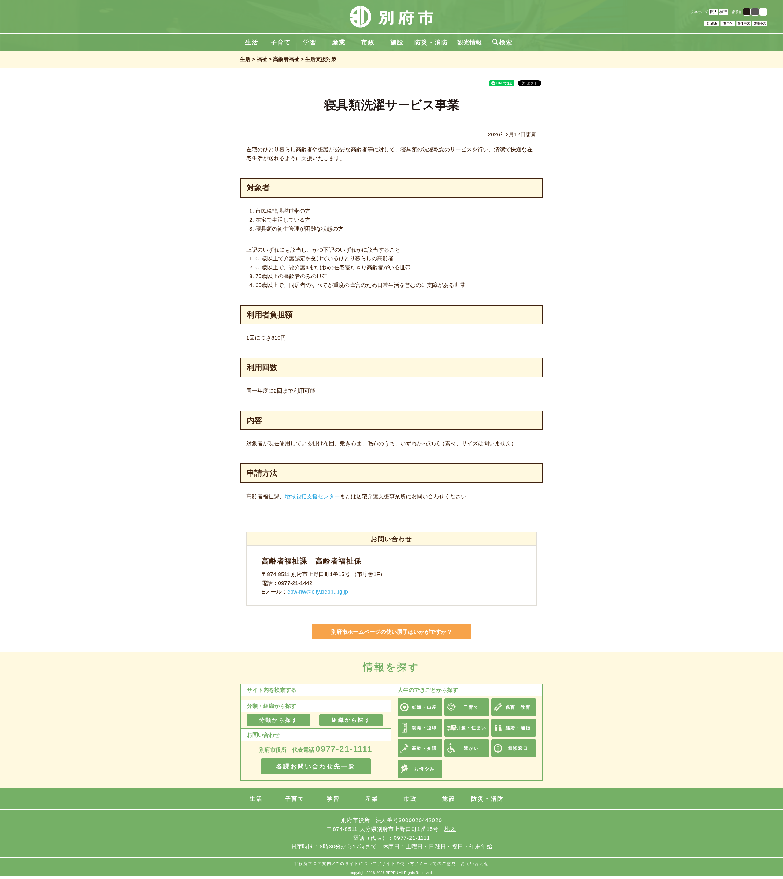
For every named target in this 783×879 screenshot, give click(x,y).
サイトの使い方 (398, 863)
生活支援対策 (320, 59)
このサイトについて (357, 863)
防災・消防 (431, 42)
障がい (471, 748)
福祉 (262, 59)
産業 (339, 42)
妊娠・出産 (424, 707)
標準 (723, 11)
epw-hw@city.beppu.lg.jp (317, 592)
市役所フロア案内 (313, 863)
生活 (251, 42)
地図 (450, 829)
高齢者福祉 (286, 59)
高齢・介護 (424, 748)
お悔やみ (424, 768)
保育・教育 (518, 707)
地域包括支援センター (312, 496)
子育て (281, 42)
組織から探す (351, 720)
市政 (368, 42)
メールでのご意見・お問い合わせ (454, 863)
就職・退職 (424, 727)
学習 (310, 42)
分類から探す (278, 720)
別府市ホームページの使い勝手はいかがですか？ (391, 632)
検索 (502, 42)
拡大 (714, 11)
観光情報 (469, 42)
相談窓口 (518, 748)
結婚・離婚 (518, 727)
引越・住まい (471, 727)
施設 (397, 42)
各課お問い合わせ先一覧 (316, 766)
